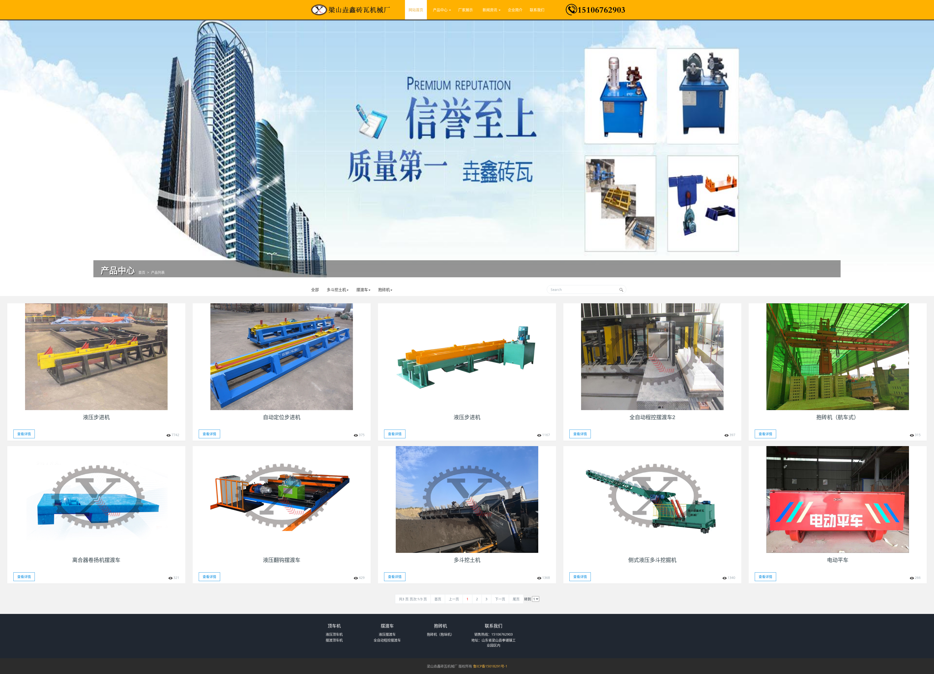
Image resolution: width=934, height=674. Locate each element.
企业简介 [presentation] (515, 9)
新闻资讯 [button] (490, 9)
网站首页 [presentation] (416, 9)
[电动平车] (838, 499)
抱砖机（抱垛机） (440, 634)
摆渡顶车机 (334, 640)
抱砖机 (384, 289)
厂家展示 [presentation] (465, 9)
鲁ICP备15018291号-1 (490, 666)
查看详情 (24, 433)
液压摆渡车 (387, 634)
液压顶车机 (334, 634)
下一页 (500, 599)
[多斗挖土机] (467, 499)
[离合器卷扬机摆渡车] (96, 499)
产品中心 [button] (441, 9)
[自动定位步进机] (282, 356)
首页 (141, 272)
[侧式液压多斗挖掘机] (652, 499)
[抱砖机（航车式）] (838, 356)
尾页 (516, 599)
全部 (315, 289)
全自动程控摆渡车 (387, 640)
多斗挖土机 (336, 289)
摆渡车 (362, 289)
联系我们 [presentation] (537, 9)
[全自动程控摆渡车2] (652, 356)
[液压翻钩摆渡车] (282, 499)
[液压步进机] (96, 356)
